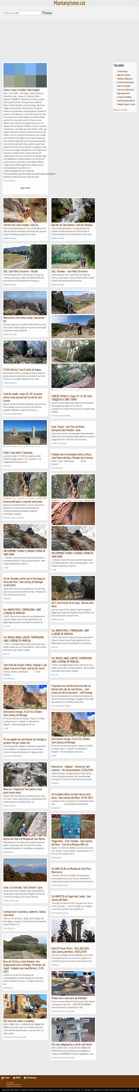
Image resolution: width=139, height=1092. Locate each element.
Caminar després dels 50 (126, 100)
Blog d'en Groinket (124, 75)
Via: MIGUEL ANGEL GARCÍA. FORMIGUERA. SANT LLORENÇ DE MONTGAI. (23, 638)
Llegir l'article (25, 188)
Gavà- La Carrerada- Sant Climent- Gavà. (23, 887)
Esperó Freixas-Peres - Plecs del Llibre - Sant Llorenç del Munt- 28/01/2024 (71, 950)
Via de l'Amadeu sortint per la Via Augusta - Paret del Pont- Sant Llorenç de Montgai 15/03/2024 (24, 582)
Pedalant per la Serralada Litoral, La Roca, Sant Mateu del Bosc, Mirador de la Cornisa (72, 456)
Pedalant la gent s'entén (126, 104)
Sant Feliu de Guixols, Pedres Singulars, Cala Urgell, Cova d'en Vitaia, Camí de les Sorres (25, 666)
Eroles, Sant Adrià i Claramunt (18, 452)
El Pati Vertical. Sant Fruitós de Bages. (22, 369)
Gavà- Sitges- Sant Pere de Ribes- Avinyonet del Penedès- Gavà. (68, 428)
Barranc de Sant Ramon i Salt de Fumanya (71, 225)
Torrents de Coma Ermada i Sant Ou (20, 225)
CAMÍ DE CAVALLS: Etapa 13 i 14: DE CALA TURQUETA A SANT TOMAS (71, 397)
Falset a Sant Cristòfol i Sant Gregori (21, 90)
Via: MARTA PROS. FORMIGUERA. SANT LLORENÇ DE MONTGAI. (22, 611)
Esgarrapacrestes (123, 93)
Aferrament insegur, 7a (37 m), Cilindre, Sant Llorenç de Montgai (22, 713)
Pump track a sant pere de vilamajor (69, 998)
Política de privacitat (14, 1086)
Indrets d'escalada (123, 86)
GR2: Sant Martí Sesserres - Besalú (20, 271)
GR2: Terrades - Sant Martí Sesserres (69, 271)
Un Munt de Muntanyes (125, 82)
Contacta (31, 1077)
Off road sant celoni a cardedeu (18, 1021)
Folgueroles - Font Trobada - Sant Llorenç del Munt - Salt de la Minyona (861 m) (71, 842)
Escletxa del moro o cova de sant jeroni (22, 501)
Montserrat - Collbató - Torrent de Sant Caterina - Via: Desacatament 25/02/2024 (72, 768)
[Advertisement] (69, 41)
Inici (8, 1077)
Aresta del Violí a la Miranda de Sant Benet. (24, 838)
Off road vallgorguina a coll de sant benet (71, 1044)
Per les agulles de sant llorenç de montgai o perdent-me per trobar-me (24, 741)
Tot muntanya (122, 71)
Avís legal (10, 1083)
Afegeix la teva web (120, 109)
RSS (17, 1077)
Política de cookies (13, 1084)
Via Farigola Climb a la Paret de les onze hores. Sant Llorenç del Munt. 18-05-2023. (72, 795)
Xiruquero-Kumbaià (124, 97)
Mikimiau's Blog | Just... (125, 78)
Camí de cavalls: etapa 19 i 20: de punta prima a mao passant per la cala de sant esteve (22, 397)
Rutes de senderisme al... (126, 89)
